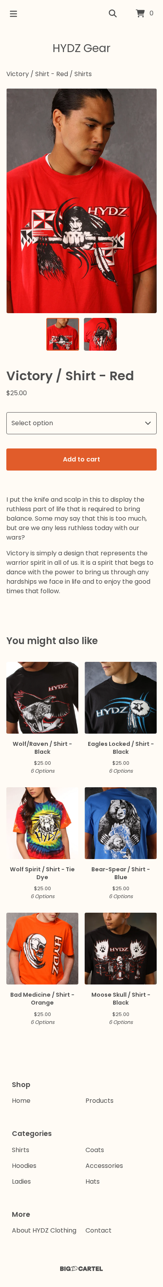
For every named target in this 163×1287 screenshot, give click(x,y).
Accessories (104, 1165)
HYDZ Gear (81, 48)
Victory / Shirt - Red (37, 73)
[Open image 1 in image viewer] (81, 200)
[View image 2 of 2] (100, 334)
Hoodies (24, 1165)
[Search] (113, 13)
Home (21, 1100)
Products (99, 1100)
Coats (94, 1149)
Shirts (83, 73)
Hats (92, 1181)
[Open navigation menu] (13, 14)
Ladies (21, 1181)
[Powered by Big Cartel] (81, 1268)
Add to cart (81, 459)
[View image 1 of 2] (62, 334)
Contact (98, 1230)
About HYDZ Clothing (44, 1230)
